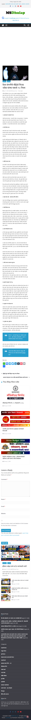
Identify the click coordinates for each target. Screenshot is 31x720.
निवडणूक (2, 691)
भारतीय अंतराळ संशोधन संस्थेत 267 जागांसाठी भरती (20, 581)
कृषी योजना (3, 654)
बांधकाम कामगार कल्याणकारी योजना (7, 657)
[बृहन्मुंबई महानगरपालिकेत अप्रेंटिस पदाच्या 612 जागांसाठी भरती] (6, 589)
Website (3, 513)
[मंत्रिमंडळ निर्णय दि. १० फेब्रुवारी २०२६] (15, 386)
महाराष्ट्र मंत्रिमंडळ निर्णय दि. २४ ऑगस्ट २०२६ (9, 626)
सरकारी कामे (3, 660)
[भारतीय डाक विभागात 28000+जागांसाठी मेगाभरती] (15, 412)
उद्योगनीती (4, 81)
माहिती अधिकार (4, 675)
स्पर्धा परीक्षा (3, 672)
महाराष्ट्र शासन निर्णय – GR (6, 663)
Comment (4, 479)
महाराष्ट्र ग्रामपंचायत (5, 685)
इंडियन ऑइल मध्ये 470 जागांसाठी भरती (14, 566)
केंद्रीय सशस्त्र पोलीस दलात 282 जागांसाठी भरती (20, 596)
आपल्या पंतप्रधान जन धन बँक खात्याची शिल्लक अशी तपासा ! (15, 377)
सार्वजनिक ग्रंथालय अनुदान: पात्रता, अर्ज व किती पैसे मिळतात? (12, 629)
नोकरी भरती (4, 563)
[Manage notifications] (27, 717)
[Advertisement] (15, 47)
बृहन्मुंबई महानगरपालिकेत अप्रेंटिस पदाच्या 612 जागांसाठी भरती (20, 588)
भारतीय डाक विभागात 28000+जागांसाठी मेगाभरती (13, 430)
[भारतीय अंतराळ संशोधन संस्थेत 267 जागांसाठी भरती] (6, 582)
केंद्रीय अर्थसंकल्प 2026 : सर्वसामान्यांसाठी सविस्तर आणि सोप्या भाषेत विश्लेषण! (14, 457)
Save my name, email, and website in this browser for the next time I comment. (14, 524)
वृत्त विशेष (9, 81)
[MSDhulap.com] (3, 25)
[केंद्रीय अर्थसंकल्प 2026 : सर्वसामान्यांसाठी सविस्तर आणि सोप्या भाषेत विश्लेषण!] (15, 440)
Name (3, 499)
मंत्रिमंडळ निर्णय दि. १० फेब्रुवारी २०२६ (13, 403)
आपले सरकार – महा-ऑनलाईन (6, 688)
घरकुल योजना (3, 651)
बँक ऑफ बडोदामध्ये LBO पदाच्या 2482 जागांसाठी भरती (11, 618)
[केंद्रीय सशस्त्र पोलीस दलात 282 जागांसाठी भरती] (6, 597)
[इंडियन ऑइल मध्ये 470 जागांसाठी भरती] (15, 553)
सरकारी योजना (3, 647)
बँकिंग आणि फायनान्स (5, 694)
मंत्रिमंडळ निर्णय (4, 666)
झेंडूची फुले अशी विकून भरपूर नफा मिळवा (11, 373)
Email (3, 506)
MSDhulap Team (14, 91)
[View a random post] (28, 25)
